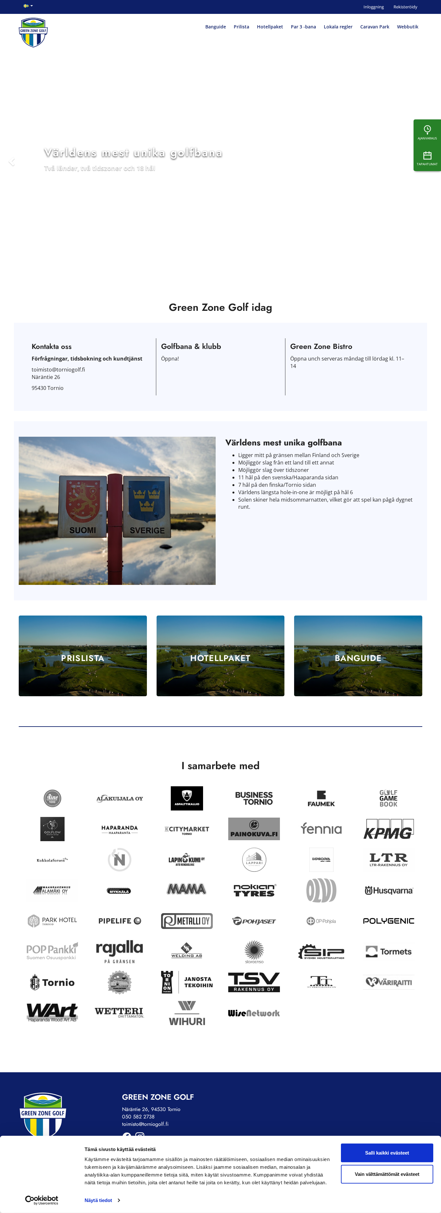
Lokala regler (338, 27)
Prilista (241, 27)
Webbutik (407, 27)
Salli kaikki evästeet (387, 1153)
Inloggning (374, 7)
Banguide (215, 27)
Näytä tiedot (98, 1200)
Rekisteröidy (405, 7)
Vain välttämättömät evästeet (387, 1174)
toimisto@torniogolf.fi (145, 1124)
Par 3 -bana (303, 27)
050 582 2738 (138, 1116)
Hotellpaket (270, 27)
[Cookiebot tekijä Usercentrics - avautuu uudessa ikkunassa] (42, 1200)
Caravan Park (374, 27)
